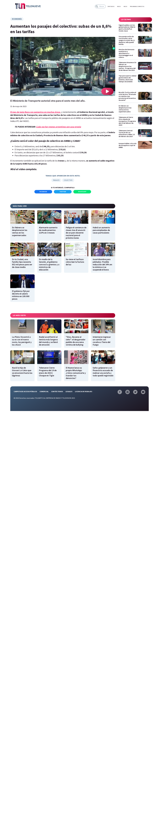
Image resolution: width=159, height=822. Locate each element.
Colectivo (68, 180)
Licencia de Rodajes (83, 391)
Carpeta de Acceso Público (25, 391)
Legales (69, 391)
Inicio (119, 6)
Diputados (111, 6)
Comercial (44, 391)
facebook (43, 192)
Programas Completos (137, 6)
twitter (63, 192)
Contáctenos (57, 391)
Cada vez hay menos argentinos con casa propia (58, 126)
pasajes (56, 180)
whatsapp (82, 192)
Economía (17, 19)
